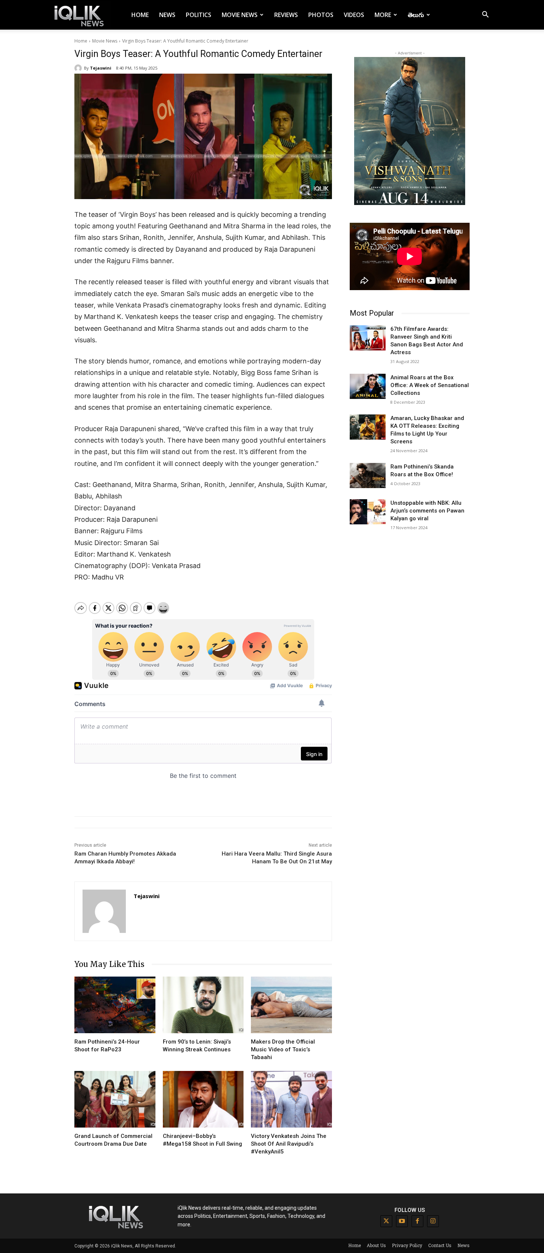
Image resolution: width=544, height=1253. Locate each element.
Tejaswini (100, 68)
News (167, 15)
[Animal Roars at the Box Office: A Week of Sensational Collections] (368, 386)
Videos (354, 15)
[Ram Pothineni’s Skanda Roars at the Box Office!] (368, 475)
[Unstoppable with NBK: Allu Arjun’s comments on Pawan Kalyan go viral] (368, 511)
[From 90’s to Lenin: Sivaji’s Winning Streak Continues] (203, 1005)
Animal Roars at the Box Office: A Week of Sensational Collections (429, 385)
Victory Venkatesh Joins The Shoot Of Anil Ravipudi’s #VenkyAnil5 (288, 1144)
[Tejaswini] (79, 68)
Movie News (240, 15)
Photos (320, 15)
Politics (198, 15)
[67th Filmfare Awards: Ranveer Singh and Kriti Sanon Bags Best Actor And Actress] (368, 337)
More (383, 15)
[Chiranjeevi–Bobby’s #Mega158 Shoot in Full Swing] (203, 1099)
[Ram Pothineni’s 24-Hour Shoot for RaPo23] (114, 1005)
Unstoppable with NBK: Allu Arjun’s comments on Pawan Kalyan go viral (427, 511)
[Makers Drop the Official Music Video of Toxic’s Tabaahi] (291, 1005)
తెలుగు (416, 15)
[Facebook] (417, 1221)
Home (140, 15)
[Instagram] (433, 1221)
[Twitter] (386, 1221)
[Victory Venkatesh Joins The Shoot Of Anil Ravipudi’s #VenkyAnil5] (291, 1099)
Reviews (286, 15)
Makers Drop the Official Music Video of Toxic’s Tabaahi (283, 1049)
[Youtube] (402, 1221)
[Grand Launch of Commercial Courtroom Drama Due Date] (114, 1099)
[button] (485, 15)
